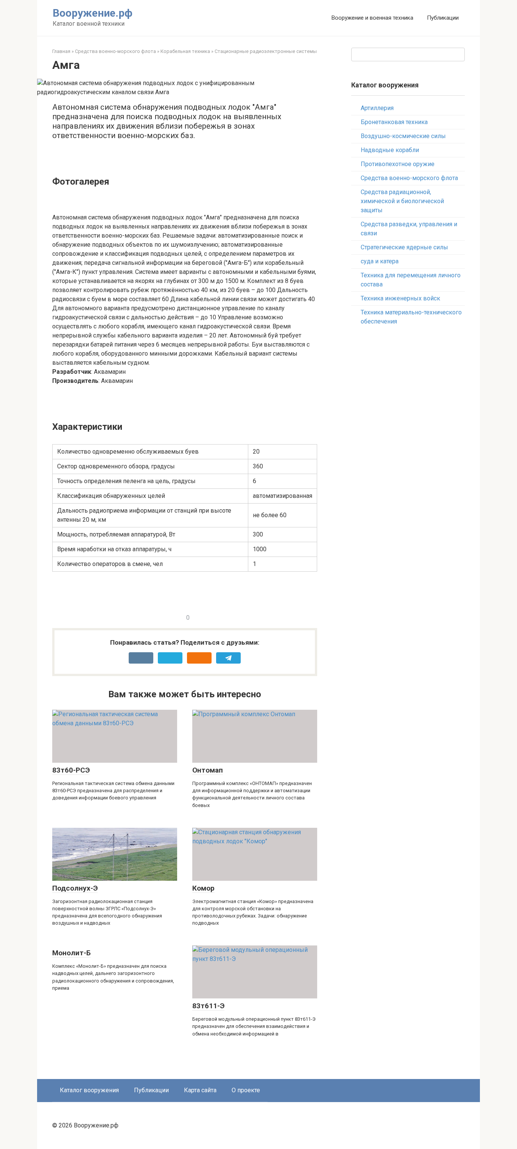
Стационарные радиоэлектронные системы (266, 51)
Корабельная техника (185, 51)
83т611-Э (208, 1005)
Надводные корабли (390, 150)
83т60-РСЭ (71, 770)
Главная (61, 51)
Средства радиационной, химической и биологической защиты (402, 201)
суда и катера (380, 261)
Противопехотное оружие (397, 164)
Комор (203, 888)
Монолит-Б (71, 952)
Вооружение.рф (92, 13)
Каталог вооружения (89, 1090)
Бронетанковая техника (394, 122)
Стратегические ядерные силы (404, 247)
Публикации (443, 17)
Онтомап (207, 770)
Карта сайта (200, 1090)
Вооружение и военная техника (372, 17)
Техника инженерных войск (400, 298)
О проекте (246, 1090)
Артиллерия (377, 108)
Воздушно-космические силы (403, 136)
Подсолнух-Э (75, 888)
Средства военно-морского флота (115, 51)
